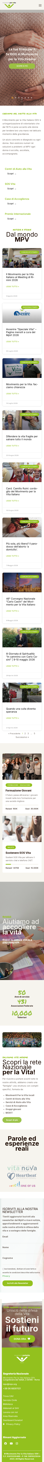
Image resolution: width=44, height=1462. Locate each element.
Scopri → (11, 173)
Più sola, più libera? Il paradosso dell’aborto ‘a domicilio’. (22, 546)
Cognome (7, 1258)
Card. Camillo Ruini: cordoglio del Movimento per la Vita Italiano (22, 491)
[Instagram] (16, 1443)
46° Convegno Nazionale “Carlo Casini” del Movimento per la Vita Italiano (20, 601)
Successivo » (22, 737)
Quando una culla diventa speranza (21, 710)
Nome (5, 1247)
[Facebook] (5, 1443)
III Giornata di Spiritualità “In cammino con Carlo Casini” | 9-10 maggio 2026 (22, 656)
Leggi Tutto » (12, 286)
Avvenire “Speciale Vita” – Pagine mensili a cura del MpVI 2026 (21, 332)
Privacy (6, 1276)
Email (5, 1236)
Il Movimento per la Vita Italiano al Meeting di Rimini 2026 (20, 277)
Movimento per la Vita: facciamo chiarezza (22, 386)
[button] (40, 5)
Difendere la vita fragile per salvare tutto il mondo (22, 438)
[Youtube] (11, 1443)
